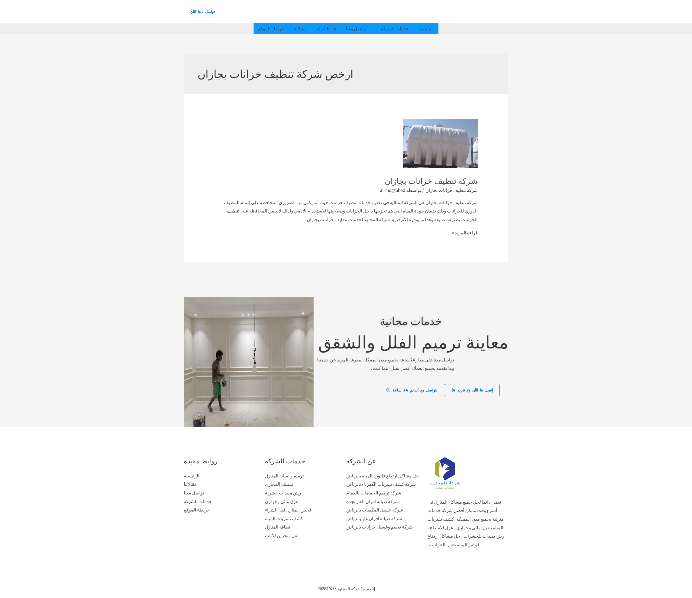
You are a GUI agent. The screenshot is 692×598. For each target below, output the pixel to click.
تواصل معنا (356, 29)
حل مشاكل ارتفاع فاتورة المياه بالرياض (382, 476)
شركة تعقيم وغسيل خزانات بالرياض (379, 527)
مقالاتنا (300, 29)
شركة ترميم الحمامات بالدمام (373, 493)
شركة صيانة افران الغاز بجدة (372, 501)
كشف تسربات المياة (284, 518)
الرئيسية (426, 29)
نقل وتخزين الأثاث (282, 536)
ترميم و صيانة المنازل (284, 476)
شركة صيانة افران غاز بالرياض (374, 518)
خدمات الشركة (395, 29)
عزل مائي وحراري (281, 501)
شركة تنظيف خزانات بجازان (430, 180)
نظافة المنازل (277, 527)
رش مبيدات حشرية (283, 493)
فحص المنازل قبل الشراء (288, 510)
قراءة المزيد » (465, 233)
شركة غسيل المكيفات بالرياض (374, 510)
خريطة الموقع (271, 29)
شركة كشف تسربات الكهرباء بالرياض (381, 484)
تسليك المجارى (279, 484)
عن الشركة (326, 29)
